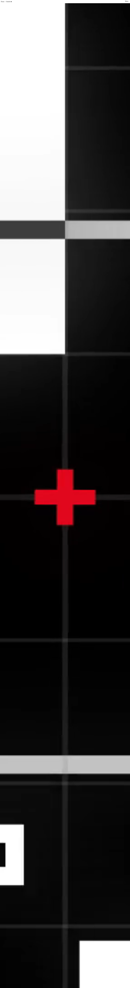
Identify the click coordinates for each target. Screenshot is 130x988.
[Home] (6, 1)
